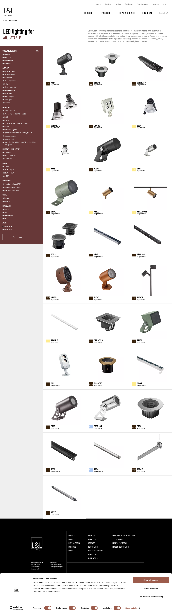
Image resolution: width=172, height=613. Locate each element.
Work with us (93, 558)
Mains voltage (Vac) (11, 190)
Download (147, 13)
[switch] (72, 608)
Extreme (7, 64)
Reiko (139, 340)
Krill (96, 211)
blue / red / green (10, 130)
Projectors (8, 93)
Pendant (7, 103)
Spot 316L (98, 426)
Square (7, 201)
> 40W (6, 176)
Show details (131, 608)
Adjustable (8, 226)
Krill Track (142, 211)
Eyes (53, 168)
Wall (6, 212)
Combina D (55, 125)
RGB (6, 117)
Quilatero (98, 340)
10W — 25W (9, 170)
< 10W (6, 167)
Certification (128, 4)
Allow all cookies (151, 580)
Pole (5, 219)
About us (98, 4)
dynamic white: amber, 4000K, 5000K (18, 133)
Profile (54, 340)
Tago (53, 469)
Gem (139, 168)
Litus (53, 254)
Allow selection (151, 588)
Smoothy (98, 383)
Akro (53, 82)
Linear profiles (9, 90)
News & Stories (127, 13)
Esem (139, 125)
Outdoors (7, 57)
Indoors (7, 54)
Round (6, 198)
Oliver (54, 297)
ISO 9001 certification (120, 547)
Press (70, 551)
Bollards (7, 84)
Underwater (8, 60)
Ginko (53, 211)
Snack (139, 383)
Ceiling (6, 209)
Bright (97, 82)
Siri (52, 383)
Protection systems (142, 4)
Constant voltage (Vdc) (12, 184)
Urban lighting (9, 71)
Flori (96, 168)
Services (118, 4)
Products (87, 13)
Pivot (96, 297)
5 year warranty (118, 539)
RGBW (6, 120)
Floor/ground (8, 215)
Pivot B (140, 297)
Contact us (156, 4)
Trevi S (140, 469)
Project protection (119, 543)
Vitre (53, 512)
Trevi (96, 469)
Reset (37, 50)
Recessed (8, 78)
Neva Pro (141, 254)
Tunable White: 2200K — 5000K (16, 123)
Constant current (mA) (12, 187)
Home (5, 20)
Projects (105, 13)
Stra (139, 426)
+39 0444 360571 (56, 564)
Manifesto (108, 4)
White (6, 126)
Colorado (141, 82)
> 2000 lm (8, 159)
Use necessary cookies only (151, 596)
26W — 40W (9, 173)
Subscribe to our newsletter (123, 536)
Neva (96, 254)
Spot (53, 426)
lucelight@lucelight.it (57, 566)
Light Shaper (9, 96)
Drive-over (8, 229)
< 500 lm (7, 152)
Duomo (97, 125)
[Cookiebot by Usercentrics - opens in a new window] (16, 608)
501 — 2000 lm (9, 156)
